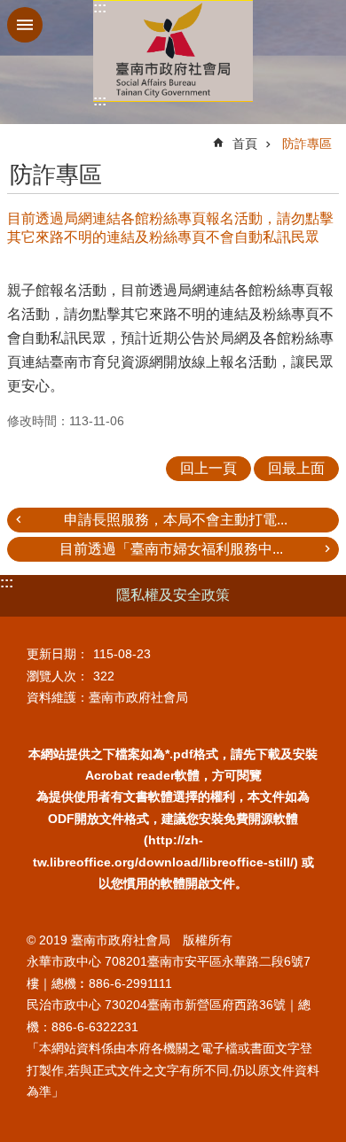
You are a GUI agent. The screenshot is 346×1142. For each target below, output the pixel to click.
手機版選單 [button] (25, 25)
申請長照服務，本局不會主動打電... (175, 519)
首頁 (244, 143)
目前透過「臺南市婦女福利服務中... (171, 548)
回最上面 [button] (296, 468)
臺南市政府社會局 (173, 51)
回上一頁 (208, 468)
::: (99, 7)
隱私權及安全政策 (173, 594)
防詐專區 (307, 143)
